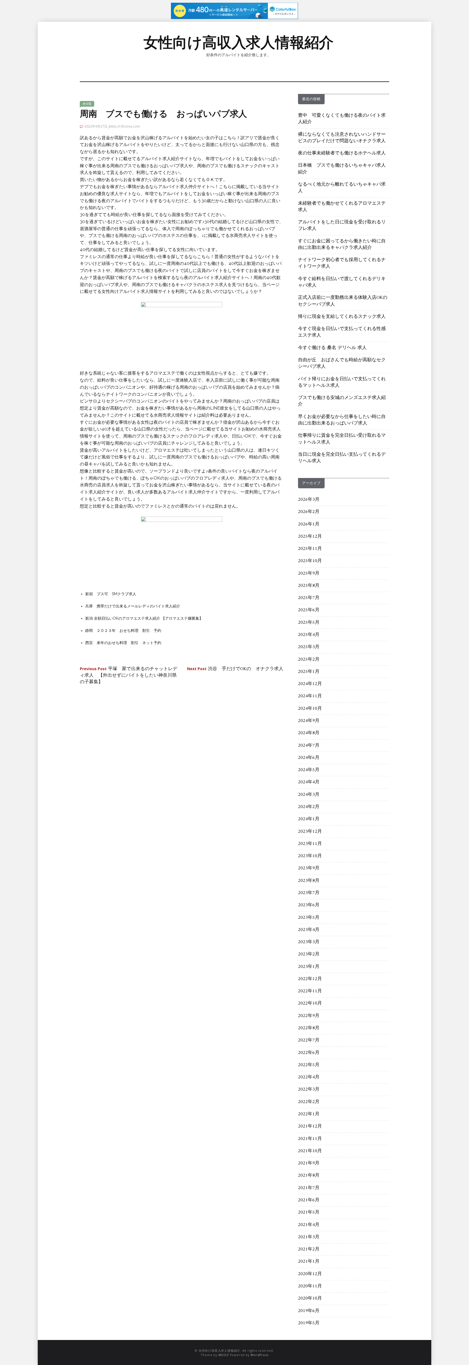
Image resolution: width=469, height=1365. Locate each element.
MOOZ (223, 1355)
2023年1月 (308, 967)
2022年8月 (308, 1028)
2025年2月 (308, 659)
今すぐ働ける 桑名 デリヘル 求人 (332, 348)
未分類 (87, 104)
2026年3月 (308, 500)
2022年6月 (308, 1053)
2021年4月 (308, 1225)
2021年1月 (308, 1262)
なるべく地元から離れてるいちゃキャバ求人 (342, 187)
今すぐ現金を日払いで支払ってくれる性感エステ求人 (342, 332)
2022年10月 (310, 1003)
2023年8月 (308, 881)
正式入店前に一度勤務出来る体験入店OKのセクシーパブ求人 (342, 301)
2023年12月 (310, 832)
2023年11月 (310, 844)
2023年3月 (308, 942)
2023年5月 (308, 918)
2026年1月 (308, 524)
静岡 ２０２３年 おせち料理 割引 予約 (123, 630)
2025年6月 (308, 610)
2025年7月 (308, 598)
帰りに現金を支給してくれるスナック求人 (342, 317)
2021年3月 (308, 1237)
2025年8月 (308, 586)
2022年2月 (308, 1102)
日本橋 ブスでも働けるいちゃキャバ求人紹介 (342, 168)
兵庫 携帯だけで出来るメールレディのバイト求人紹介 (132, 606)
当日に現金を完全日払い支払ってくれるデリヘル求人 (342, 458)
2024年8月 (308, 733)
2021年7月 (308, 1188)
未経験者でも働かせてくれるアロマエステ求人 (342, 206)
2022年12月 (310, 979)
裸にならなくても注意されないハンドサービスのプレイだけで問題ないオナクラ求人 (342, 138)
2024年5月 (308, 770)
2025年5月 (308, 623)
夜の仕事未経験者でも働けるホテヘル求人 (342, 153)
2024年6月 (308, 758)
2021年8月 (308, 1175)
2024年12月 (310, 684)
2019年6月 (308, 1311)
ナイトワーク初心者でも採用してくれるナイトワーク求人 (342, 263)
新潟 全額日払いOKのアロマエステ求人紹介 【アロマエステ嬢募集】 (144, 618)
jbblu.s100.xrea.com (124, 126)
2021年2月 (308, 1249)
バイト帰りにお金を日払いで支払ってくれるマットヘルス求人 (342, 382)
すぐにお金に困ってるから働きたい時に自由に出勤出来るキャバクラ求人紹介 (342, 244)
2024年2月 (308, 807)
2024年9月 (308, 721)
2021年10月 (310, 1151)
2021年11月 (310, 1139)
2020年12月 (310, 1274)
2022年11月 (310, 991)
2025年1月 (308, 672)
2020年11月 (310, 1286)
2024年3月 (308, 795)
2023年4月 (308, 930)
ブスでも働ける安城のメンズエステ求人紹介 (342, 401)
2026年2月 (308, 512)
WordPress (259, 1355)
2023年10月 (310, 856)
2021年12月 (310, 1126)
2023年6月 (308, 905)
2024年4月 (308, 782)
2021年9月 (308, 1163)
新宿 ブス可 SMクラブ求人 (110, 594)
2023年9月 (308, 868)
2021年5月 (308, 1212)
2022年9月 (308, 1016)
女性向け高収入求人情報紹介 (239, 42)
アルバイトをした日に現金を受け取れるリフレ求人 (342, 225)
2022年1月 (308, 1114)
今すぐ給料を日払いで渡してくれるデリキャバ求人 (342, 282)
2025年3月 (308, 647)
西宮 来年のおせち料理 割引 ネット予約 (123, 643)
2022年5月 (308, 1065)
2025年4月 (308, 635)
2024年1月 (308, 819)
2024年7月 (308, 746)
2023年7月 (308, 893)
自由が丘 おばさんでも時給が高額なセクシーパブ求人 (342, 363)
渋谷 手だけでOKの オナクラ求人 (235, 669)
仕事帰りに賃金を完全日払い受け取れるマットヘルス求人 (342, 439)
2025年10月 (310, 561)
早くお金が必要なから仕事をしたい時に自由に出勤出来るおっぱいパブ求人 (342, 420)
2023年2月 (308, 954)
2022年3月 (308, 1089)
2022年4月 (308, 1077)
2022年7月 (308, 1040)
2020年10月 (310, 1298)
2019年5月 (308, 1323)
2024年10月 (310, 709)
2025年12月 (310, 537)
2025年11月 (310, 549)
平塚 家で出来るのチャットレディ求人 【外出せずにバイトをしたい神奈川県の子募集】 (128, 675)
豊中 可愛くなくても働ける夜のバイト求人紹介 (342, 119)
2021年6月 (308, 1200)
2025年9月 (308, 573)
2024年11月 (310, 696)
